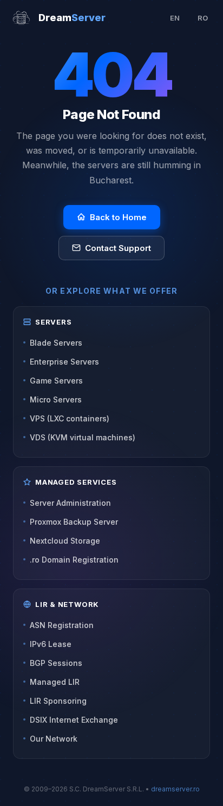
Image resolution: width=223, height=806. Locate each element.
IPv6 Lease (50, 644)
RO (203, 18)
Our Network (53, 738)
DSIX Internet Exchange (74, 719)
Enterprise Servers (64, 361)
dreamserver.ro (175, 789)
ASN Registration (62, 625)
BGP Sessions (56, 663)
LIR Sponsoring (58, 700)
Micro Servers (56, 399)
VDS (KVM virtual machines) (82, 437)
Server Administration (70, 502)
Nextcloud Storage (65, 540)
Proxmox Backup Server (74, 521)
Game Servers (56, 380)
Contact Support (118, 248)
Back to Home (118, 217)
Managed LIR (55, 681)
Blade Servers (56, 342)
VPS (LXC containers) (69, 418)
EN (175, 18)
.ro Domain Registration (74, 559)
